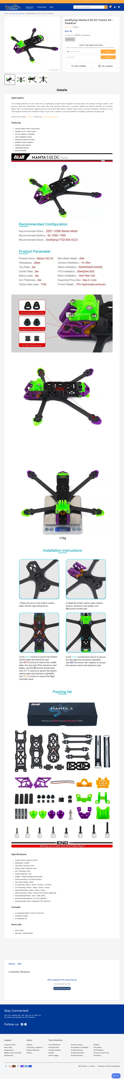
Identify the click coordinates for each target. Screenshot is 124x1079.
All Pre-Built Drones (54, 1044)
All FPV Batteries (98, 1050)
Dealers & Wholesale (33, 1050)
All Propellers (97, 1047)
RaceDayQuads (114, 1066)
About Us (29, 1044)
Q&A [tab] (19, 964)
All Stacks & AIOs (54, 1047)
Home (6, 13)
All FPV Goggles (54, 1055)
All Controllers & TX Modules (79, 1047)
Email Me (108, 57)
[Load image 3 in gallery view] (32, 79)
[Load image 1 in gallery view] (10, 79)
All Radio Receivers (77, 1050)
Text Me (108, 51)
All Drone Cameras (76, 1044)
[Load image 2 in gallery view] (21, 79)
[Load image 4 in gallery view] (43, 79)
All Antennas (97, 1055)
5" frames (29, 117)
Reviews (29, 1053)
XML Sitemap (82, 1066)
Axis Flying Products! (50, 117)
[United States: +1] (68, 52)
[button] (30, 7)
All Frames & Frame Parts (16, 13)
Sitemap (92, 1066)
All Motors (96, 1044)
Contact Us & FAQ (9, 1044)
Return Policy (8, 1047)
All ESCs (51, 1053)
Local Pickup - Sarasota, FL (35, 1047)
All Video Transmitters (77, 1053)
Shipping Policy (9, 1050)
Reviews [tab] (12, 964)
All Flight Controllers (55, 1050)
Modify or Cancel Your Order (12, 1053)
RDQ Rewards (8, 1055)
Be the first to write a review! (62, 988)
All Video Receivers (77, 1055)
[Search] (106, 7)
